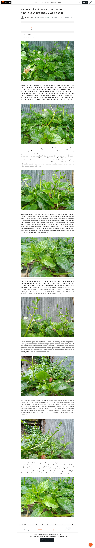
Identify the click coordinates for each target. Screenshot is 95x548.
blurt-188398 (23, 524)
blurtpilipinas (30, 524)
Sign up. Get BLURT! (47, 540)
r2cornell (49, 524)
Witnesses (53, 2)
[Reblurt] (67, 528)
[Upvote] (53, 530)
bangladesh (72, 524)
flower (43, 524)
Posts (35, 2)
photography (65, 524)
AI (39, 2)
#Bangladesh (26, 29)
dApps (59, 2)
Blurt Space (54, 17)
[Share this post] (69, 528)
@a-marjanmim (31, 27)
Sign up (85, 2)
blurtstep (38, 524)
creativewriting (56, 524)
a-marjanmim (29, 17)
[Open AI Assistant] (91, 545)
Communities (45, 2)
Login (80, 2)
